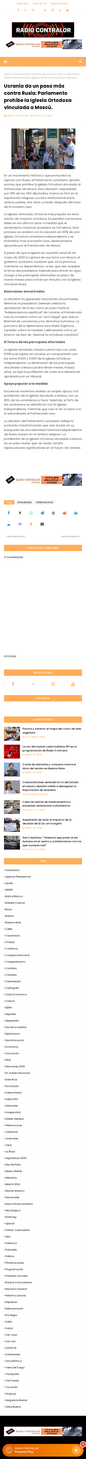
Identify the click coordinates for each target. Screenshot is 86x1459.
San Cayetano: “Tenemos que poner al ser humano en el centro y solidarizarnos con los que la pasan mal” (51, 841)
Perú (7, 1236)
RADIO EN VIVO (59, 3)
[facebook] (18, 10)
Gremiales (11, 1105)
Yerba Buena (13, 1406)
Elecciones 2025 (15, 1066)
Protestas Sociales (16, 1276)
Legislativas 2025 (16, 1158)
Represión (11, 1302)
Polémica (11, 1243)
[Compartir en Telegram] (42, 513)
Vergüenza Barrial (16, 1400)
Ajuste (9, 883)
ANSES (9, 889)
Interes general (14, 1118)
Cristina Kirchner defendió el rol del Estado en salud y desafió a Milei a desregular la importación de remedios (50, 786)
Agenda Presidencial (18, 876)
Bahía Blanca (14, 896)
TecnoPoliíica (13, 1361)
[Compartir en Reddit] (64, 513)
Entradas (10, 656)
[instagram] (32, 10)
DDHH (8, 1007)
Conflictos (11, 948)
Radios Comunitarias (18, 1282)
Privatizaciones (14, 1262)
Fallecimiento (13, 1092)
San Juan (11, 1334)
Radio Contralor (17, 115)
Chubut (10, 942)
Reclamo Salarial (16, 1289)
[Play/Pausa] (76, 1450)
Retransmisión (14, 1308)
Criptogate (12, 988)
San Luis (10, 1341)
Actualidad (24, 502)
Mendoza (11, 1177)
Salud (9, 1328)
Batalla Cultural (15, 903)
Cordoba (11, 968)
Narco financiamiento (19, 1204)
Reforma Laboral (15, 1295)
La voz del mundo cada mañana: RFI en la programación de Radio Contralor (49, 748)
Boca (8, 909)
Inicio (7, 74)
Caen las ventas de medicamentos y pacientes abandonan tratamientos (46, 804)
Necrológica (12, 1210)
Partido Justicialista (17, 1230)
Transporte (12, 1374)
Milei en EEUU (12, 1184)
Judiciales (11, 1138)
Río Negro (11, 1315)
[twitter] (25, 10)
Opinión (10, 1223)
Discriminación (14, 1040)
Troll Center (12, 1380)
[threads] (45, 10)
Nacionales (12, 1197)
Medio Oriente (13, 1171)
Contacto (40, 3)
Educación (12, 1053)
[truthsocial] (67, 10)
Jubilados (11, 1132)
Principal (23, 3)
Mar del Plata (13, 1164)
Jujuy (8, 1145)
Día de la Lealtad (15, 1027)
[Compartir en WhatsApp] (31, 513)
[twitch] (52, 10)
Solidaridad (12, 1354)
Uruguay (10, 1393)
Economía (11, 1046)
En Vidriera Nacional (17, 1073)
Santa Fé (10, 1348)
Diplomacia (12, 1033)
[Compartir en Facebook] (8, 513)
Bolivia (9, 916)
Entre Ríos (11, 1079)
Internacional (21, 74)
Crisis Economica (16, 994)
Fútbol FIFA (11, 1099)
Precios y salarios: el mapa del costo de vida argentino (51, 731)
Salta (8, 1321)
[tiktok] (60, 10)
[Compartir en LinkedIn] (75, 513)
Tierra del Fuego (15, 1367)
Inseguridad (13, 1112)
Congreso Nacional (17, 955)
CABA (8, 929)
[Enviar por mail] (42, 524)
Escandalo (12, 1086)
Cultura (10, 1001)
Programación (14, 1269)
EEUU (8, 1060)
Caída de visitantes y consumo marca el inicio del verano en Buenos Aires (49, 766)
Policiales (11, 1249)
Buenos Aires (13, 922)
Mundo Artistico (14, 1190)
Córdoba (11, 975)
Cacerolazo (12, 935)
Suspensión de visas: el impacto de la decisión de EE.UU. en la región (46, 822)
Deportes (10, 1014)
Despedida (12, 1020)
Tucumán (11, 1387)
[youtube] (73, 684)
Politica (9, 1256)
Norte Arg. (11, 1217)
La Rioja (10, 1151)
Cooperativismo (15, 961)
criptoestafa (13, 981)
